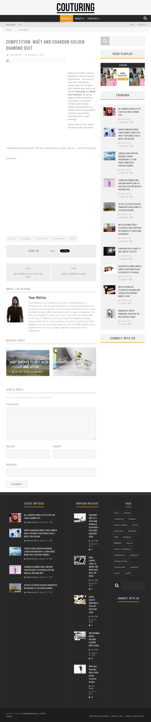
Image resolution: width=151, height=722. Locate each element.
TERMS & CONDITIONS (134, 716)
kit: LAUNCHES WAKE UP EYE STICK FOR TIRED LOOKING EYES (129, 111)
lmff (116, 537)
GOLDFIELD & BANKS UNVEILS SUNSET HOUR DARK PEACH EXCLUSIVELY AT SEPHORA (129, 269)
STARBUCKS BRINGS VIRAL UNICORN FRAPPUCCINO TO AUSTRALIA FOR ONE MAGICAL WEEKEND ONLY (62, 25)
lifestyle (132, 531)
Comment (12, 404)
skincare (134, 555)
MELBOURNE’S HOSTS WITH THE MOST (28, 275)
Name (10, 446)
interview (118, 531)
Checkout (142, 24)
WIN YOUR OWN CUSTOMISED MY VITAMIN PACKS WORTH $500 (75, 364)
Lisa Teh (18, 372)
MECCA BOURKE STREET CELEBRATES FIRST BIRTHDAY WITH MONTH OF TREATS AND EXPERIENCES (129, 229)
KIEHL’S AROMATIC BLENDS (74, 273)
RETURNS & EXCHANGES (99, 716)
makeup (127, 537)
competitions (58, 238)
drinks (72, 238)
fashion (132, 519)
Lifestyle (92, 18)
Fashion (65, 18)
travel (117, 573)
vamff (128, 573)
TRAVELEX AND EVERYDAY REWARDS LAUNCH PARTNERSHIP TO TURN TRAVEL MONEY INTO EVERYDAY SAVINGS (128, 159)
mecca (130, 543)
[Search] (145, 18)
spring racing (120, 561)
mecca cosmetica (122, 549)
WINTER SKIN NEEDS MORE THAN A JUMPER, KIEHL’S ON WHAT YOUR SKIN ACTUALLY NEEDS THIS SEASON (129, 134)
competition (41, 238)
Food (134, 525)
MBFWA (117, 543)
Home (8, 30)
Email (57, 446)
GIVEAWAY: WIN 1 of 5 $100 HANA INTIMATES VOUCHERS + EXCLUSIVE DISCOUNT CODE (94, 525)
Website (11, 464)
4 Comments (89, 372)
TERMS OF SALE (117, 716)
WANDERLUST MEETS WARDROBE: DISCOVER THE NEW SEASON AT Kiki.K (129, 313)
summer (134, 567)
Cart (132, 24)
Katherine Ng (126, 119)
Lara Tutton (92, 687)
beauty (127, 513)
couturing (119, 519)
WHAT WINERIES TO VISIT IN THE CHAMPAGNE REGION (29, 364)
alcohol (11, 238)
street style (119, 567)
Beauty (78, 18)
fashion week (120, 525)
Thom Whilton (16, 54)
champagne (25, 238)
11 (92, 549)
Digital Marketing (30, 713)
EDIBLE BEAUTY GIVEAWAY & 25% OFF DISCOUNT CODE (94, 604)
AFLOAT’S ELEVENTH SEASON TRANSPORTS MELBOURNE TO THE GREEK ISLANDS (129, 207)
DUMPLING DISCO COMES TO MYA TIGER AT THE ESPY (129, 250)
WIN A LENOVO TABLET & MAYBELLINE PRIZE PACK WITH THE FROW (93, 566)
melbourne (119, 555)
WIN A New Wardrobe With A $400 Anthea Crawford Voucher (93, 674)
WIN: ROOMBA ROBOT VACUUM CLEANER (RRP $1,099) (94, 639)
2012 (116, 513)
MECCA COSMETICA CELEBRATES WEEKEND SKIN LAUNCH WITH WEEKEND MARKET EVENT (129, 291)
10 (92, 658)
